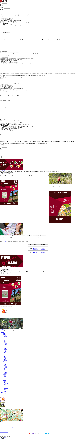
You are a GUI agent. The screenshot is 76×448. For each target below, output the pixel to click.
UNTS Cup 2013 (4, 380)
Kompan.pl (5, 437)
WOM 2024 (4, 333)
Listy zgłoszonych (5, 343)
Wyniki (4, 345)
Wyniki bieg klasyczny (35, 249)
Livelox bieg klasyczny (35, 251)
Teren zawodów (5, 336)
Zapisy (4, 353)
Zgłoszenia (5, 359)
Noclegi (4, 390)
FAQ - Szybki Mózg (6, 338)
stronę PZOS (11, 238)
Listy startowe (5, 341)
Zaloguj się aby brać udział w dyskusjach (4, 432)
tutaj (12, 427)
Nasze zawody (2, 332)
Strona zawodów (5, 391)
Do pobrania (4, 394)
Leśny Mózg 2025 (2, 329)
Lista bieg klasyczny (35, 247)
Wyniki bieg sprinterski (43, 249)
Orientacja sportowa (4, 393)
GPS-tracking (5, 346)
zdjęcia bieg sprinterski (43, 252)
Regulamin (5, 342)
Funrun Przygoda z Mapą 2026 (3, 170)
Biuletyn (5, 241)
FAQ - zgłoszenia (5, 344)
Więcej (1, 401)
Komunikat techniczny (6, 358)
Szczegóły (5, 335)
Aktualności (5, 351)
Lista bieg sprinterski (43, 247)
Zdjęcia (4, 382)
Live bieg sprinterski (43, 248)
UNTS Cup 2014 (4, 374)
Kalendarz (2, 392)
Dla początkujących (6, 337)
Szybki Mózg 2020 (4, 334)
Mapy (4, 340)
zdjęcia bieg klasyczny (35, 252)
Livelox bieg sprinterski (43, 251)
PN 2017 (3, 361)
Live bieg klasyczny (35, 248)
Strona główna (2, 151)
